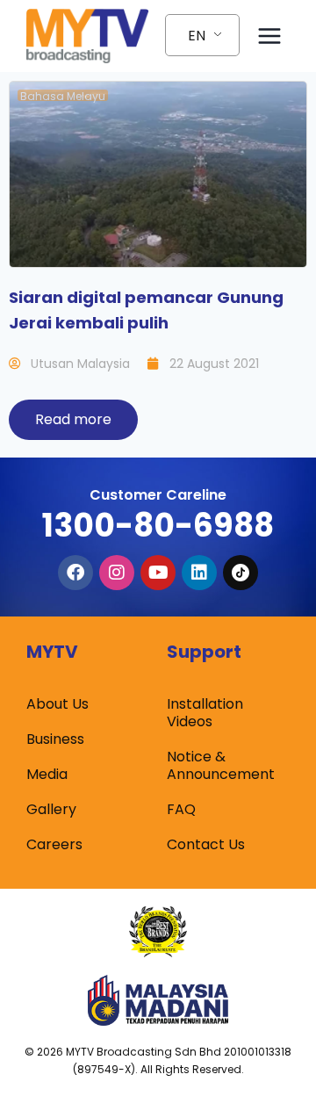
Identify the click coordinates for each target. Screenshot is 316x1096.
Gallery (51, 809)
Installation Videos (205, 713)
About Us (57, 704)
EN (196, 35)
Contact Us (206, 844)
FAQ (181, 809)
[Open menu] (269, 36)
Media (47, 774)
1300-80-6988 (158, 525)
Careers (54, 844)
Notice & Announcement (221, 765)
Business (55, 739)
